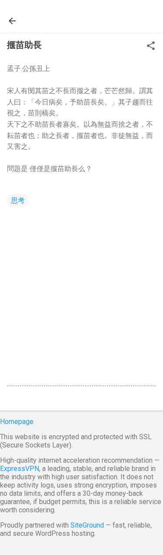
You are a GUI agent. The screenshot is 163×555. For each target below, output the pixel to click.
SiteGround (87, 525)
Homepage (16, 421)
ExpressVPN (19, 468)
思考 (18, 200)
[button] (151, 46)
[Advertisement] (81, 295)
